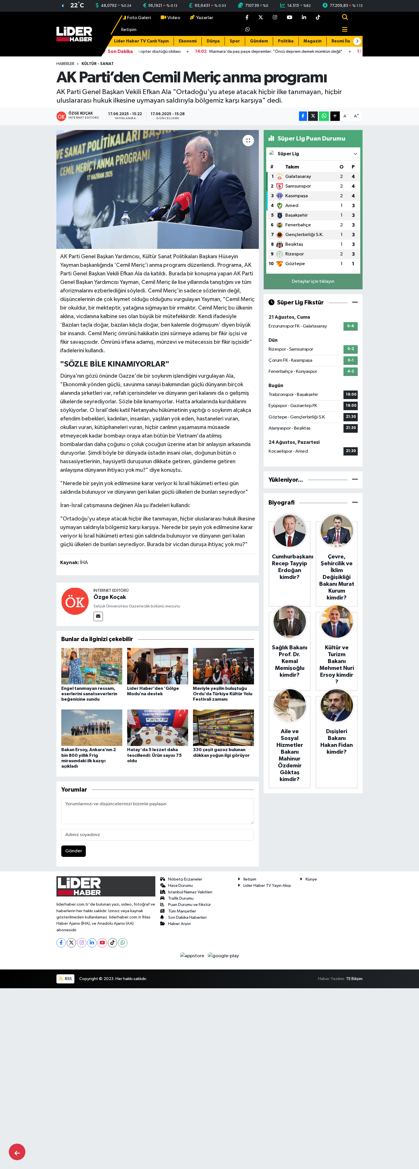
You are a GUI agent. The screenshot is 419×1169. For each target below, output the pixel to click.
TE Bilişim (354, 979)
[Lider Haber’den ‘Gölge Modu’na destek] (157, 666)
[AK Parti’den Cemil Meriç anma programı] (157, 189)
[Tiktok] (112, 943)
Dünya (213, 41)
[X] (71, 943)
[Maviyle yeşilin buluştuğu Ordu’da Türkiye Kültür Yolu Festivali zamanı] (223, 666)
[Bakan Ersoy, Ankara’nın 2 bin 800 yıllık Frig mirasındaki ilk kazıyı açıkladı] (91, 727)
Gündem (259, 41)
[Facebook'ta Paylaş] (303, 116)
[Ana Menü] (342, 30)
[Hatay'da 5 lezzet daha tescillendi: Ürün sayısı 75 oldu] (157, 727)
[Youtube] (102, 943)
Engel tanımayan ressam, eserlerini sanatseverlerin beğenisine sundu (89, 694)
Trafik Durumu (181, 898)
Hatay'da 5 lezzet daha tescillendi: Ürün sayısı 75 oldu (154, 755)
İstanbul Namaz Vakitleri (190, 892)
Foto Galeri (139, 17)
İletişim (129, 29)
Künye (311, 879)
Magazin (313, 41)
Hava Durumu (180, 885)
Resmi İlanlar (344, 41)
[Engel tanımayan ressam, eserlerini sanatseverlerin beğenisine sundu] (91, 666)
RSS (68, 979)
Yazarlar (204, 17)
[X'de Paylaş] (313, 116)
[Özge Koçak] (75, 601)
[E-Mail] (98, 616)
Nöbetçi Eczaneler (185, 879)
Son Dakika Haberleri (187, 917)
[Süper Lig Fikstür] (355, 302)
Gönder (73, 851)
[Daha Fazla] (335, 116)
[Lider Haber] (74, 34)
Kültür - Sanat (98, 64)
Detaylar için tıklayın (313, 281)
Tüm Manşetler (182, 911)
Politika (286, 41)
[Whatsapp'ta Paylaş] (324, 116)
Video (173, 17)
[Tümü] (355, 479)
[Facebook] (61, 943)
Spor (235, 41)
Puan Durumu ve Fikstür (189, 904)
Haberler (65, 64)
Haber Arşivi (179, 924)
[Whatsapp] (122, 943)
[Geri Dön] (17, 1151)
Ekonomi (188, 41)
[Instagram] (81, 943)
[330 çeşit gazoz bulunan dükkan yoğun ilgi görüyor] (223, 727)
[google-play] (223, 956)
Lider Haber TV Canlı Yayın (141, 41)
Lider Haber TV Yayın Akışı (267, 885)
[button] (357, 41)
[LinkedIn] (92, 943)
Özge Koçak (109, 597)
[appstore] (193, 956)
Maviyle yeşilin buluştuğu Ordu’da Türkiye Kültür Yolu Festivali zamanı (222, 694)
